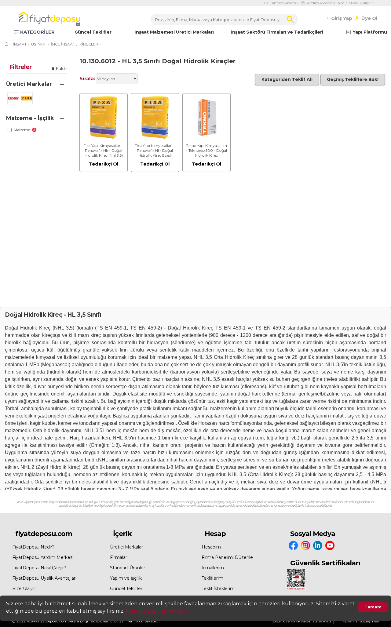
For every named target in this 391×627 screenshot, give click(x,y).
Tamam (373, 606)
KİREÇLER (88, 44)
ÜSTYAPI (38, 44)
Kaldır (61, 69)
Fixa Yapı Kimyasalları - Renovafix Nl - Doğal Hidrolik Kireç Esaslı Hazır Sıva (155, 150)
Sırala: (87, 79)
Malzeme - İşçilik (30, 118)
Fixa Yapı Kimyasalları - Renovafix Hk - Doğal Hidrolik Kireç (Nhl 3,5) (103, 150)
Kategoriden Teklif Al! (286, 79)
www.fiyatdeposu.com (47, 621)
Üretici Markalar (29, 84)
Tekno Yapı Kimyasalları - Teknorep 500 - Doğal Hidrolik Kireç (206, 150)
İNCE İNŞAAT (63, 44)
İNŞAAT (20, 44)
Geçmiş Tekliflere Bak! (352, 79)
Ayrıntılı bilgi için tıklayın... (158, 611)
